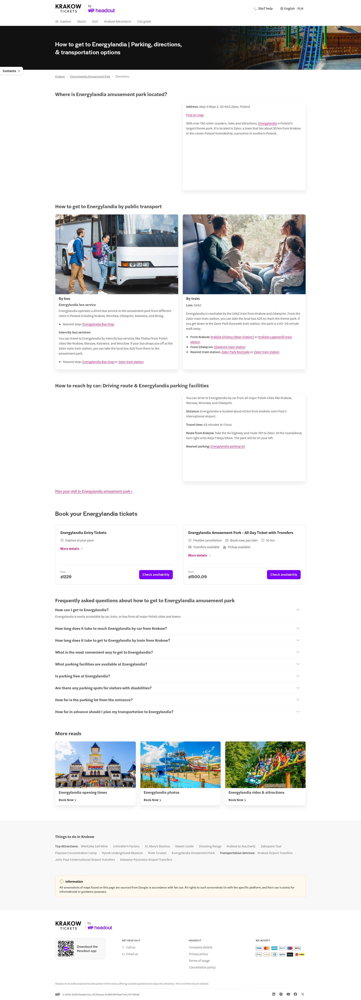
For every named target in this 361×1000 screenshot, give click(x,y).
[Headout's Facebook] (295, 994)
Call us (130, 947)
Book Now (66, 800)
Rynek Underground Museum (122, 853)
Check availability (155, 574)
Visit (95, 21)
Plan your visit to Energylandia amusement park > (93, 491)
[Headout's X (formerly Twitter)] (302, 994)
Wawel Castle (184, 846)
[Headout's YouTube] (288, 994)
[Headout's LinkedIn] (273, 994)
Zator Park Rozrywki (235, 352)
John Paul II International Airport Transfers (85, 859)
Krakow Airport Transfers (275, 853)
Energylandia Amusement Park (90, 76)
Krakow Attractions (117, 21)
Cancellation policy (202, 967)
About (81, 21)
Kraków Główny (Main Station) (232, 337)
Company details (200, 947)
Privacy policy (198, 954)
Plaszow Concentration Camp (76, 853)
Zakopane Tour (271, 846)
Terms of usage (199, 960)
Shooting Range (210, 846)
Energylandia (267, 123)
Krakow (60, 76)
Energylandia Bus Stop (98, 324)
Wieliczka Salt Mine (94, 846)
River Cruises (157, 853)
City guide (144, 21)
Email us (132, 954)
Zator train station (131, 361)
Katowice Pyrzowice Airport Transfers (146, 859)
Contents (9, 70)
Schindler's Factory (126, 846)
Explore (65, 21)
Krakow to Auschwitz (241, 846)
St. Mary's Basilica (157, 846)
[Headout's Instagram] (281, 994)
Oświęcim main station (229, 347)
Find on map (195, 115)
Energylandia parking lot (227, 446)
